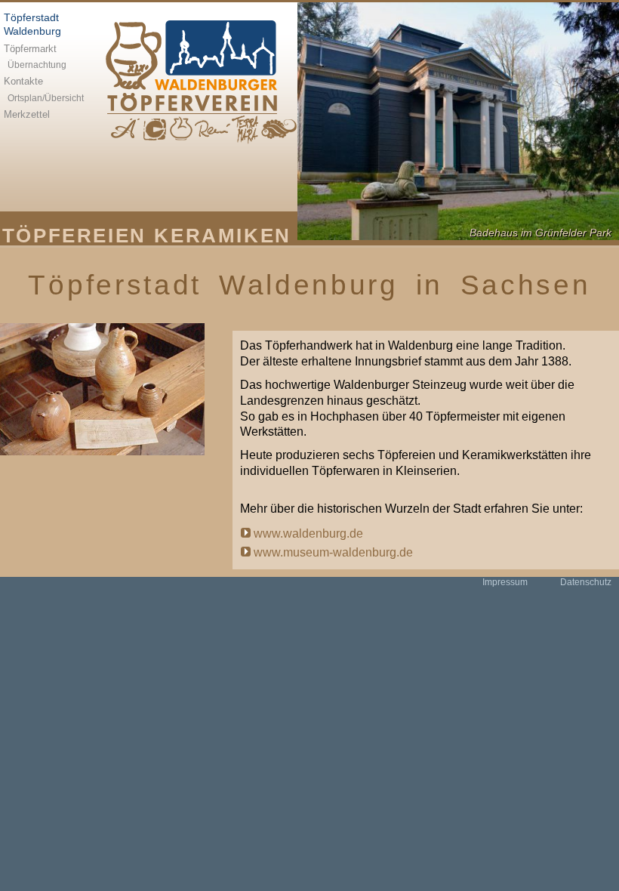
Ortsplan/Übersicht (46, 98)
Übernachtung (37, 65)
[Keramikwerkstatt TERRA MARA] (245, 129)
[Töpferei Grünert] (154, 129)
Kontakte (23, 81)
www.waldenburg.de (308, 533)
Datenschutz (585, 582)
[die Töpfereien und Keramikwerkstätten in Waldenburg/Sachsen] (196, 65)
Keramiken (222, 234)
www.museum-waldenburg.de (333, 552)
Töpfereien (74, 234)
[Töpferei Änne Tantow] (124, 129)
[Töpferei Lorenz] (181, 129)
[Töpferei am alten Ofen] (212, 129)
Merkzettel (27, 114)
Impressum (505, 582)
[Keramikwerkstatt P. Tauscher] (278, 129)
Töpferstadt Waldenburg (32, 24)
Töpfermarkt (30, 48)
